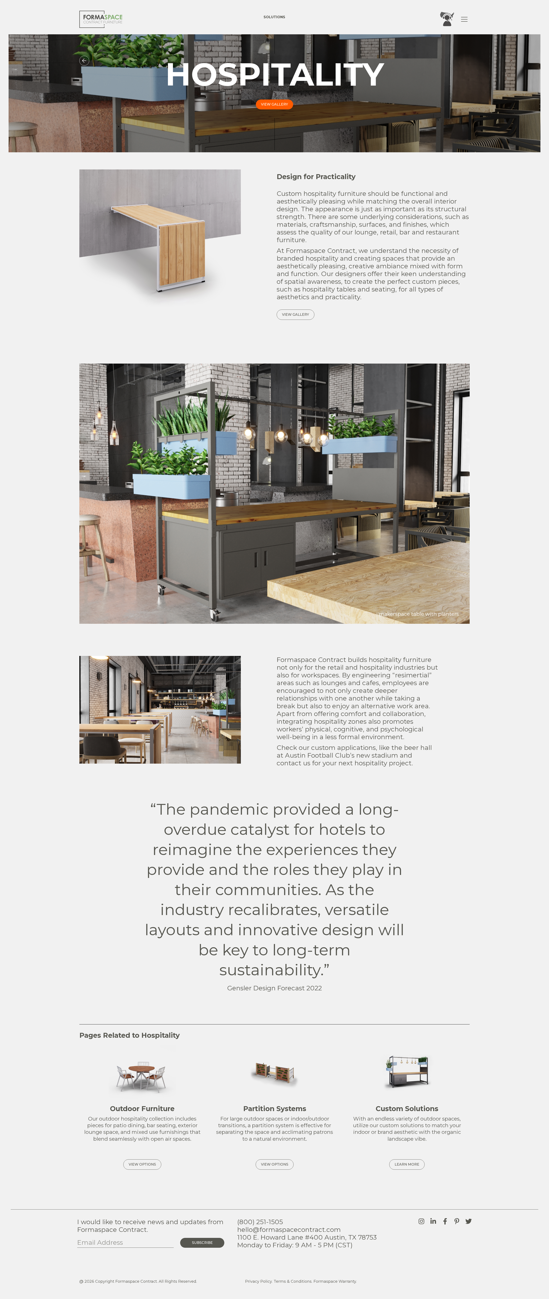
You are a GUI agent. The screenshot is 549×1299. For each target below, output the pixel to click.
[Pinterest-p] (457, 1221)
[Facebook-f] (445, 1221)
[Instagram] (421, 1221)
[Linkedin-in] (433, 1221)
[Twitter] (468, 1221)
